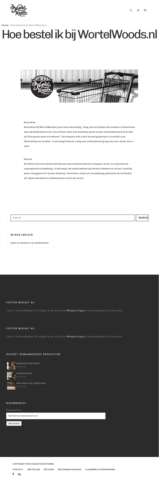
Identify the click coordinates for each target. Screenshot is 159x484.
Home (5, 25)
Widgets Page (75, 310)
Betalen (49, 469)
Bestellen (33, 469)
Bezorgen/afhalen (69, 469)
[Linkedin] (19, 474)
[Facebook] (13, 474)
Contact (17, 469)
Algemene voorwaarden (100, 469)
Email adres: (14, 410)
